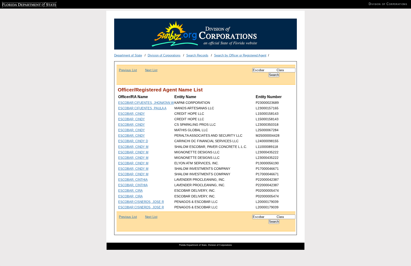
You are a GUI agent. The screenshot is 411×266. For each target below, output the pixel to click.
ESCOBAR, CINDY (131, 113)
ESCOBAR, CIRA (130, 190)
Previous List (128, 70)
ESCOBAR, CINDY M (133, 147)
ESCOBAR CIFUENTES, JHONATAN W (146, 103)
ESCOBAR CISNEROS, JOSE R (141, 202)
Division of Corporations (164, 55)
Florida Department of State (21, 4)
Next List (151, 70)
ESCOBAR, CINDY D (133, 141)
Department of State (128, 55)
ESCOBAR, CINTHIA (133, 179)
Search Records (197, 55)
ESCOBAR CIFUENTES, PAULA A (142, 108)
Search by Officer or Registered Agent (240, 55)
